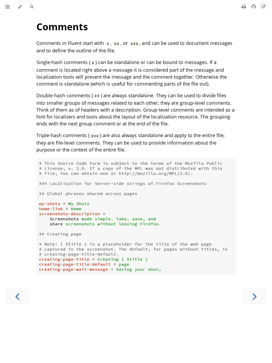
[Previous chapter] (17, 296)
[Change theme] (20, 7)
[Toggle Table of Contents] (7, 7)
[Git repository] (254, 6)
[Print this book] (244, 6)
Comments (62, 26)
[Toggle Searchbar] (31, 7)
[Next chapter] (255, 296)
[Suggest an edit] (263, 6)
